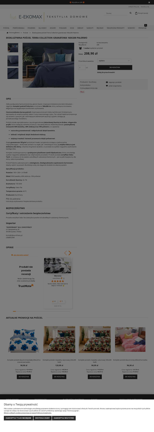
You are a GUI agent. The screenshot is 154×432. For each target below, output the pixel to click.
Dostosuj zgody (42, 418)
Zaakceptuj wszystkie (64, 418)
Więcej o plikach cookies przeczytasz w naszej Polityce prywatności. (27, 413)
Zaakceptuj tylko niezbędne (18, 418)
